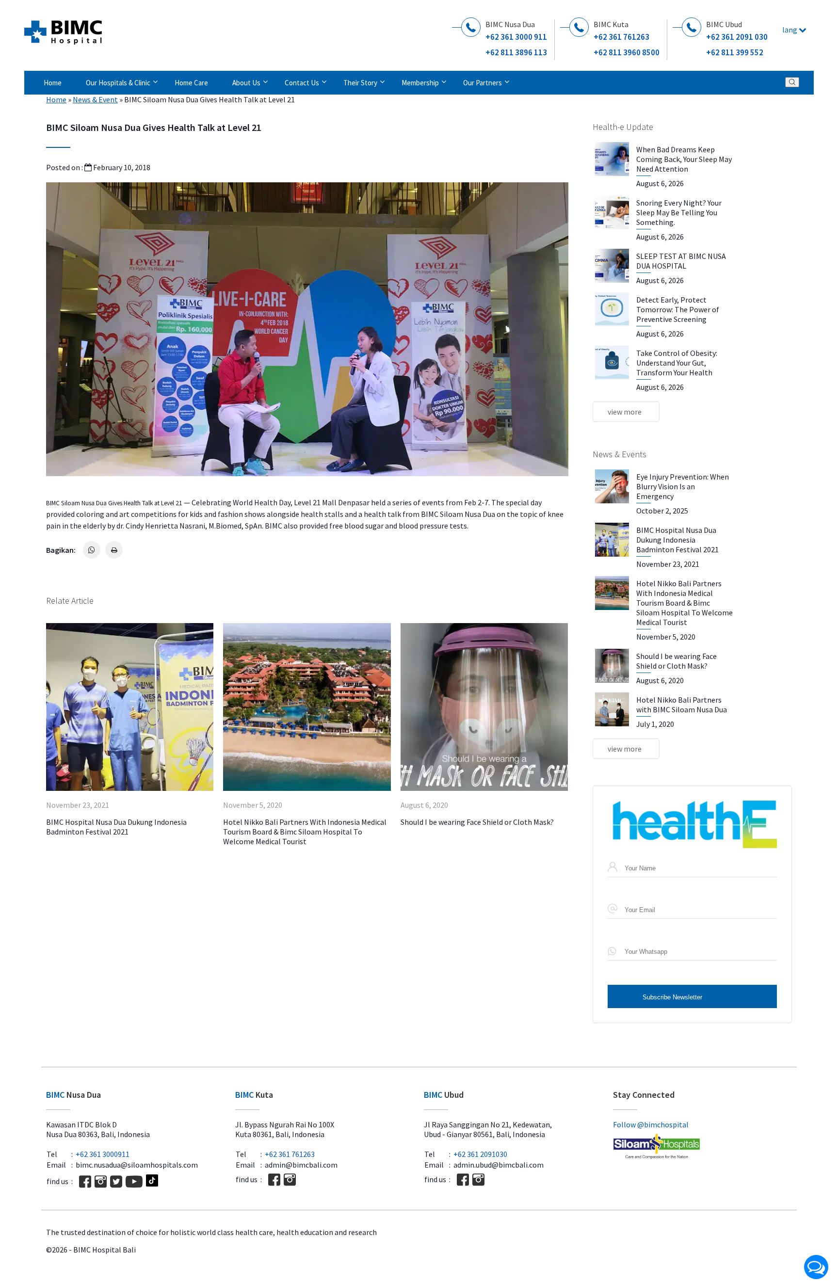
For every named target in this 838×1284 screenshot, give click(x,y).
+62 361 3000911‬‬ (102, 1154)
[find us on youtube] (134, 1181)
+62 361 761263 (621, 37)
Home (53, 82)
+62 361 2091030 (480, 1154)
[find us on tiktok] (152, 1181)
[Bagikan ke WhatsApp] (91, 550)
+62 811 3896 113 (516, 52)
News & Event (95, 99)
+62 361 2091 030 (737, 37)
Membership (420, 82)
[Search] (792, 82)
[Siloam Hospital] (702, 1147)
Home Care (191, 82)
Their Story (360, 82)
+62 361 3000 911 (516, 37)
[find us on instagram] (101, 1181)
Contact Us (302, 82)
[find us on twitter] (116, 1181)
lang (790, 29)
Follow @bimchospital (651, 1124)
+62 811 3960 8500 (627, 52)
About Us (246, 82)
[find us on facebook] (85, 1181)
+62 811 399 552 (734, 52)
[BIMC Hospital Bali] (63, 29)
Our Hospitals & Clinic (118, 82)
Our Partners (482, 82)
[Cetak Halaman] (114, 550)
